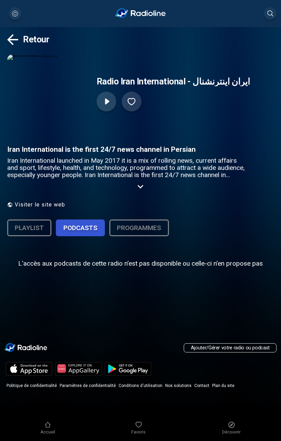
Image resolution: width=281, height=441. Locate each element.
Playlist (29, 228)
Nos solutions (178, 385)
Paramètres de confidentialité (88, 385)
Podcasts (80, 228)
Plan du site (223, 385)
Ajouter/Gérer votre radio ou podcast (230, 348)
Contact (201, 385)
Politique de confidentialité (32, 385)
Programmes (139, 228)
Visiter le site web (40, 204)
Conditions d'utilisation (140, 385)
